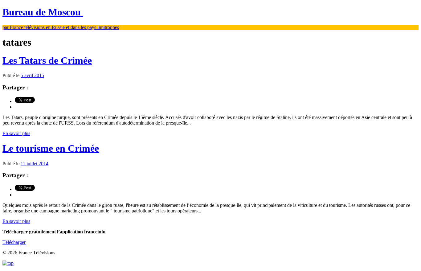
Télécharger (14, 242)
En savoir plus (16, 133)
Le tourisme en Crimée (50, 148)
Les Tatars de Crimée (47, 60)
